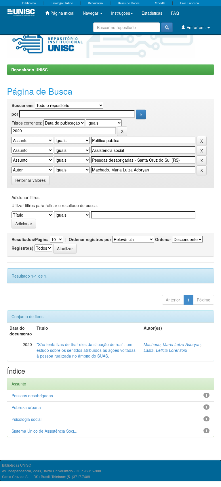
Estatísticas (152, 13)
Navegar (91, 13)
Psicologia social (26, 419)
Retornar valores (30, 180)
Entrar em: (196, 27)
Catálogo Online (62, 3)
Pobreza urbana (26, 407)
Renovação (95, 3)
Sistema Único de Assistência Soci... (44, 431)
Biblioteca (29, 3)
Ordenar (163, 239)
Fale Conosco (189, 3)
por (15, 114)
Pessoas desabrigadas (32, 395)
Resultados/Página (30, 239)
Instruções (120, 13)
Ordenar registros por (90, 239)
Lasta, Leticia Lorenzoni (165, 350)
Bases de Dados (129, 3)
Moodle (160, 3)
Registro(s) (22, 248)
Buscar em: (23, 105)
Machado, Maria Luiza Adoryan (172, 344)
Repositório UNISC (29, 69)
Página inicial (61, 13)
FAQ (175, 13)
